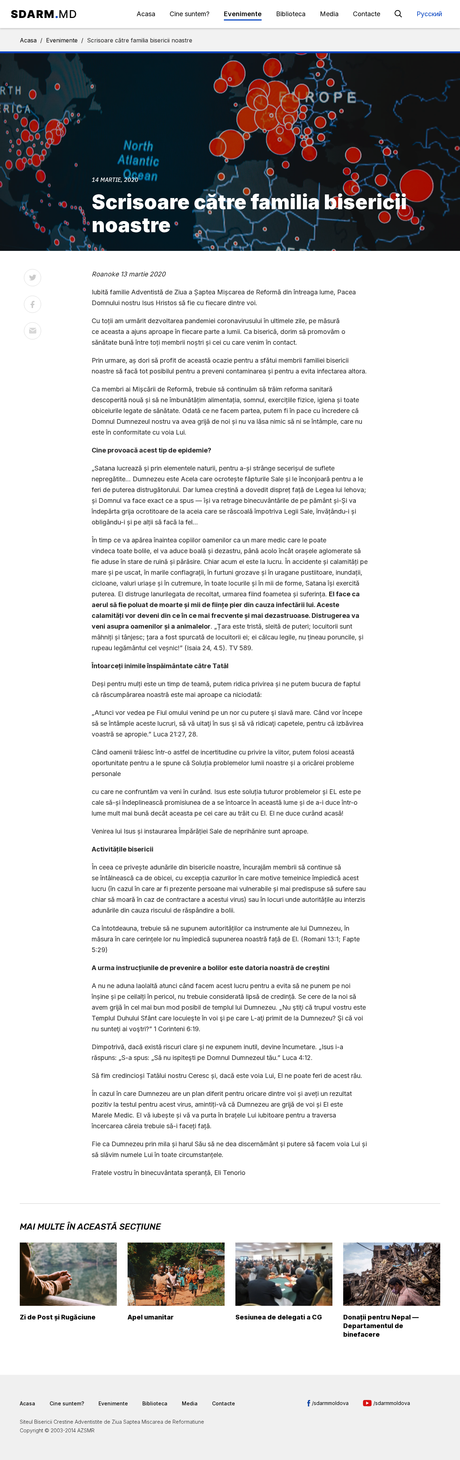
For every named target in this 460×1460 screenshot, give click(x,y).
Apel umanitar (151, 1317)
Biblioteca (290, 14)
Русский (429, 14)
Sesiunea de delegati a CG (278, 1317)
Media (329, 14)
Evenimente (243, 14)
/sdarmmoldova (330, 1403)
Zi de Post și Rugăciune (58, 1317)
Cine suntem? (190, 14)
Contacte (366, 14)
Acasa (146, 14)
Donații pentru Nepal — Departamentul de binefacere (381, 1325)
